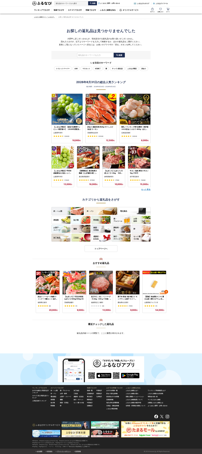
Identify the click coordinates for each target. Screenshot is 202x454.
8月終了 (98, 68)
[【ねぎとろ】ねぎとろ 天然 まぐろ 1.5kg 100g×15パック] (114, 157)
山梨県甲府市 (58, 133)
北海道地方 (90, 393)
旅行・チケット (117, 237)
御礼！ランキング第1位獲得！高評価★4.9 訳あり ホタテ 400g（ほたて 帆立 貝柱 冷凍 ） (134, 128)
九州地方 (99, 396)
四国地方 (99, 393)
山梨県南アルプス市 (151, 302)
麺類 (75, 229)
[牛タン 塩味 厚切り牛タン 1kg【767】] (139, 157)
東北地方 (90, 396)
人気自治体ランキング (39, 401)
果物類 (56, 220)
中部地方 (90, 402)
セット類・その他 (137, 237)
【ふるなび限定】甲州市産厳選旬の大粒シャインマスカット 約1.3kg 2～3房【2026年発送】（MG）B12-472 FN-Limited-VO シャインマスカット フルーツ (62, 172)
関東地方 (90, 399)
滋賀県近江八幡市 (97, 302)
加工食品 (56, 238)
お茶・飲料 (136, 220)
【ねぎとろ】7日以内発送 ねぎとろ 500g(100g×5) (74, 298)
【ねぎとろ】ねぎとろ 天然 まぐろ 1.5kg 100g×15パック (113, 172)
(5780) (92, 180)
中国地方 (99, 390)
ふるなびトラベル (162, 3)
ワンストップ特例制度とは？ (157, 390)
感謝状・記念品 (96, 237)
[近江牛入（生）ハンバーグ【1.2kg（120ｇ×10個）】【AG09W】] (101, 282)
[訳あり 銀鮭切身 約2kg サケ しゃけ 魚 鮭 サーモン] (101, 109)
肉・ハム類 (57, 211)
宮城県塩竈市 (69, 302)
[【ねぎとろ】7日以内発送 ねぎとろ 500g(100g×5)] (74, 282)
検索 (120, 55)
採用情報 (78, 451)
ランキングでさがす (42, 10)
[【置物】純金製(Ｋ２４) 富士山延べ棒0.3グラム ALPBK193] (154, 282)
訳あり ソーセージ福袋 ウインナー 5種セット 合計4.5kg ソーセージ (47, 298)
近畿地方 (90, 405)
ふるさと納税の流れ (132, 393)
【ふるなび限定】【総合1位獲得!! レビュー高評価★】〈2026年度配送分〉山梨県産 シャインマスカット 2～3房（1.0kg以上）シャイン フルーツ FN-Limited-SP (66, 128)
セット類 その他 (79, 402)
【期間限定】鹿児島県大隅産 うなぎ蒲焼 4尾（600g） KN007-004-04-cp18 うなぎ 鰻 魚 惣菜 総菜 (88, 172)
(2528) (100, 136)
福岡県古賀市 (42, 302)
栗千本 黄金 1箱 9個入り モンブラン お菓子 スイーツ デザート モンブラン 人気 (127, 298)
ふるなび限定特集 (112, 409)
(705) (131, 306)
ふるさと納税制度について (134, 399)
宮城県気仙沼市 (92, 133)
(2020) (66, 136)
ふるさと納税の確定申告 (133, 402)
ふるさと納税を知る (108, 10)
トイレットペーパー (63, 68)
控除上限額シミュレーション (135, 396)
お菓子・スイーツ (56, 228)
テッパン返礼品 (117, 68)
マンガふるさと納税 (154, 399)
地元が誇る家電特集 (112, 402)
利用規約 (49, 451)
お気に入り (160, 11)
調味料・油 (117, 228)
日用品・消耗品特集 (112, 405)
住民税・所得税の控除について (135, 405)
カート (168, 11)
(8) (50, 306)
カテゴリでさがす (75, 10)
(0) (103, 306)
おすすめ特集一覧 (112, 390)
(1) (76, 306)
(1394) (66, 180)
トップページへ (101, 248)
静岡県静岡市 (109, 177)
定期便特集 (109, 399)
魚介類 (76, 220)
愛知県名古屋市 (123, 302)
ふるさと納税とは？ (132, 390)
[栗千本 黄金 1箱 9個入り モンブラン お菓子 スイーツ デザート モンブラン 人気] (127, 282)
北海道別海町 (125, 133)
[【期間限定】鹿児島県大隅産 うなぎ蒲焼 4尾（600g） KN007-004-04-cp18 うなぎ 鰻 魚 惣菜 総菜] (88, 157)
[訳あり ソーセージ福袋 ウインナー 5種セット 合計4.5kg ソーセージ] (48, 282)
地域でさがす (59, 10)
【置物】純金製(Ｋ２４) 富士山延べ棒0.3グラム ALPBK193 (154, 298)
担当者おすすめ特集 (112, 396)
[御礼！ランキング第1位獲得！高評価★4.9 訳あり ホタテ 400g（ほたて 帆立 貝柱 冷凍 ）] (134, 109)
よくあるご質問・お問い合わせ (110, 3)
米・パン (90, 211)
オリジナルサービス (131, 10)
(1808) (143, 180)
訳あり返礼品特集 (112, 393)
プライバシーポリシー (64, 451)
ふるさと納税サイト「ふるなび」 (44, 17)
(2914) (134, 136)
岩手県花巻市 (134, 177)
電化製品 (123, 211)
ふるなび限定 (132, 68)
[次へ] (166, 292)
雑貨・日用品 (96, 228)
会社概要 (39, 451)
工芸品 (76, 238)
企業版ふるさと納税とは (155, 402)
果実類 (53, 399)
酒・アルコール (118, 220)
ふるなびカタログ (143, 3)
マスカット (86, 68)
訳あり (144, 68)
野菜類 (96, 220)
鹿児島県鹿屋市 (84, 177)
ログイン (152, 11)
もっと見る (146, 189)
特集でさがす (91, 10)
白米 (76, 68)
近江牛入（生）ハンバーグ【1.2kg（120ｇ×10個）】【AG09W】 (101, 298)
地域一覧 (90, 390)
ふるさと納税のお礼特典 (155, 393)
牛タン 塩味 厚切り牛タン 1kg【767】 (139, 172)
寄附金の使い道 (153, 396)
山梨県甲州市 (58, 177)
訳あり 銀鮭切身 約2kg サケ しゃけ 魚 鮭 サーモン (100, 128)
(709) (117, 180)
